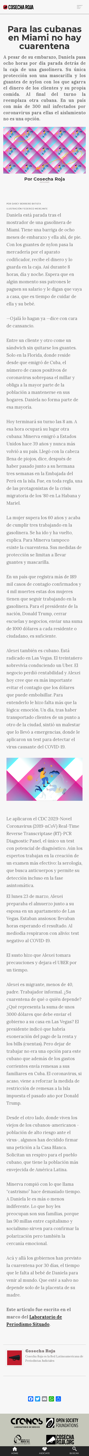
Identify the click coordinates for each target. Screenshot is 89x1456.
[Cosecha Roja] (14, 1360)
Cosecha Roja (40, 1351)
